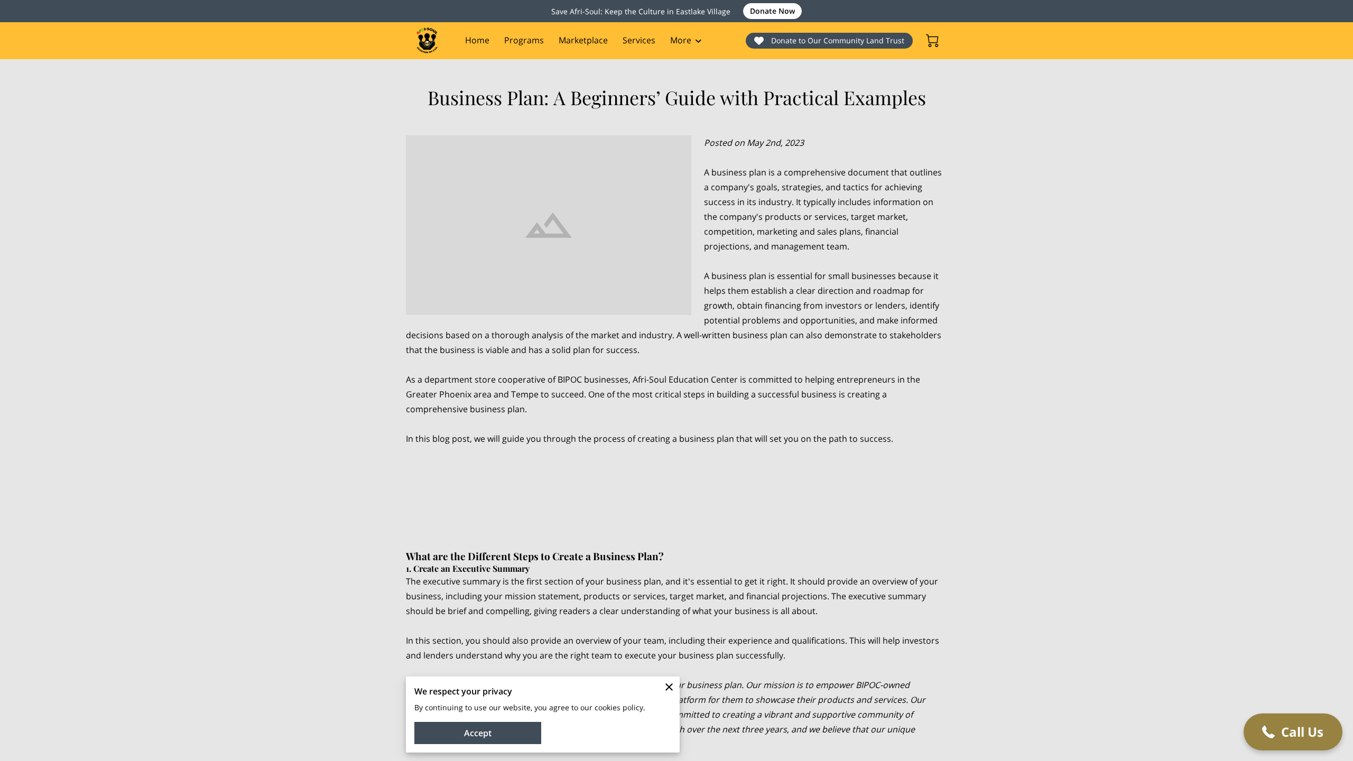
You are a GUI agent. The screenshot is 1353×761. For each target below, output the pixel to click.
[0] (932, 40)
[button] (1293, 731)
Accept (478, 733)
